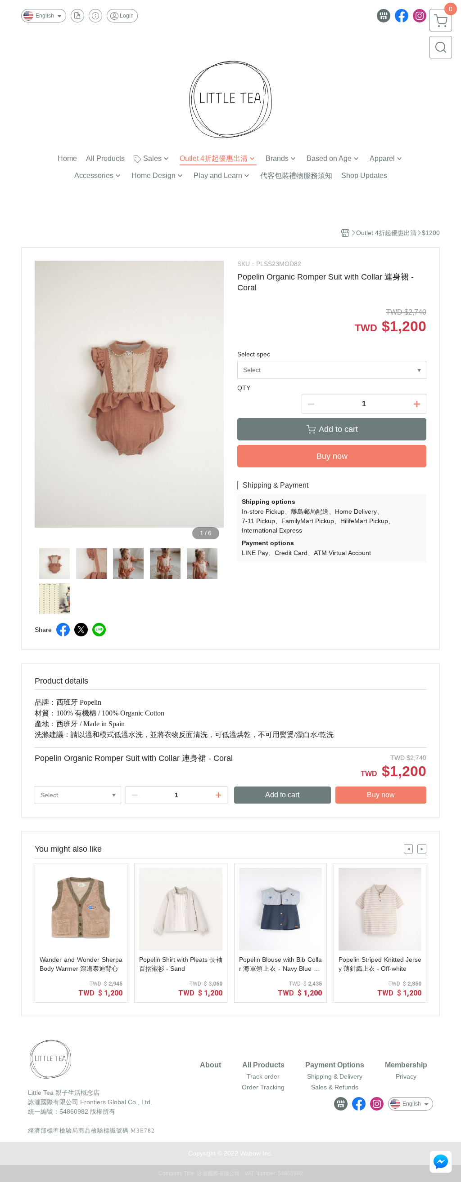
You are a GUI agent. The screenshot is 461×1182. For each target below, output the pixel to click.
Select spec (253, 354)
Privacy (406, 1076)
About (210, 1065)
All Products (263, 1065)
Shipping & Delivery (334, 1076)
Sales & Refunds (334, 1087)
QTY (243, 387)
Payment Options (334, 1065)
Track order (263, 1076)
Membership (406, 1065)
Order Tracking (263, 1087)
